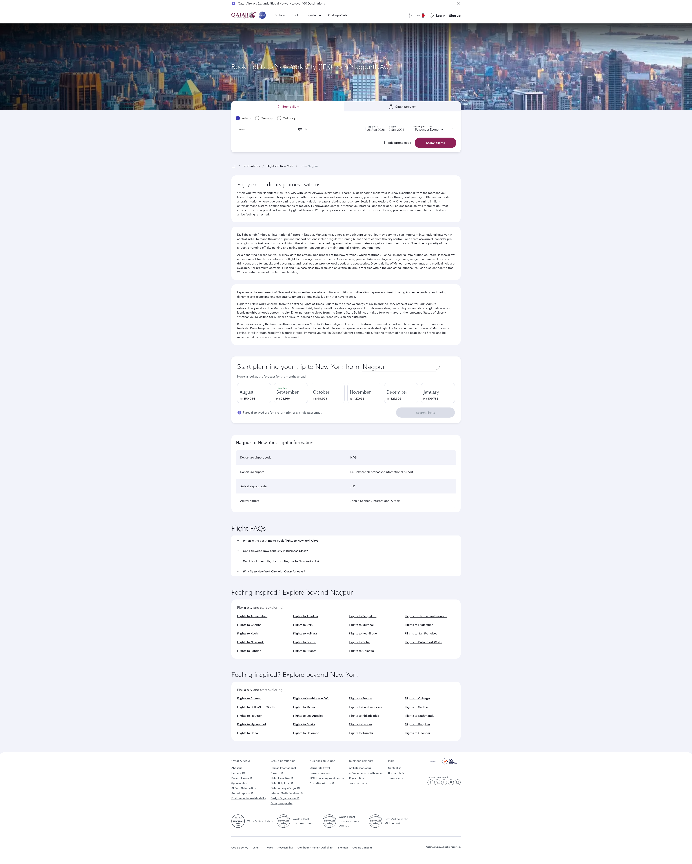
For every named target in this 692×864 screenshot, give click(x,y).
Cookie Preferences (404, 852)
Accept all (435, 852)
